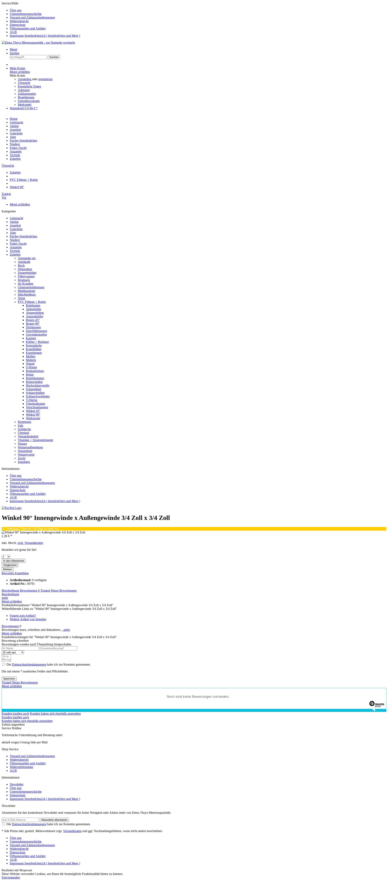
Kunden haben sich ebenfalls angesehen (55, 713)
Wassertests (25, 451)
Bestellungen (26, 97)
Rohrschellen (34, 382)
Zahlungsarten (27, 93)
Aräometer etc (27, 258)
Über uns (15, 10)
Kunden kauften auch (15, 713)
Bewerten (8, 573)
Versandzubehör (28, 436)
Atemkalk (24, 261)
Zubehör (15, 254)
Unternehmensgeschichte (26, 14)
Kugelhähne (33, 349)
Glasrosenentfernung (31, 287)
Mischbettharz (27, 294)
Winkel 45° (33, 411)
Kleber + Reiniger (37, 342)
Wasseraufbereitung (30, 447)
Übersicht (24, 82)
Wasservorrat (26, 454)
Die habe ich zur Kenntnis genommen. (48, 664)
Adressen (24, 90)
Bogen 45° (33, 320)
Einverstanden (11, 877)
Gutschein (16, 229)
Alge (13, 232)
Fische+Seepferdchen (23, 236)
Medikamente (26, 291)
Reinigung (24, 422)
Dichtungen (33, 327)
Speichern (9, 678)
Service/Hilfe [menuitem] (41, 19)
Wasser (22, 443)
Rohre (30, 374)
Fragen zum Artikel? (23, 615)
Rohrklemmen (35, 378)
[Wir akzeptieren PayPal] (11, 508)
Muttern (31, 360)
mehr (5, 598)
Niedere (15, 240)
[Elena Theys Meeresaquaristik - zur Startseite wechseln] (38, 42)
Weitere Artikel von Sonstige (28, 619)
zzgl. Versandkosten (30, 543)
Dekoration (25, 269)
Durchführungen (36, 331)
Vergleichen (10, 565)
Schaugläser (33, 389)
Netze (21, 298)
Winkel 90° (33, 414)
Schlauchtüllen (35, 392)
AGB (13, 32)
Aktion (14, 221)
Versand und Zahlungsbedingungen (32, 17)
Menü (13, 49)
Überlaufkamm (35, 403)
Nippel (30, 363)
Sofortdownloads (29, 101)
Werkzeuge (33, 418)
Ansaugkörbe (34, 316)
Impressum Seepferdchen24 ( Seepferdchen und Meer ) (45, 35)
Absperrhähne (35, 312)
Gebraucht (16, 218)
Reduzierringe (35, 371)
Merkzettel (24, 104)
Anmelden (25, 79)
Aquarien (16, 247)
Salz (20, 425)
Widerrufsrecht (19, 21)
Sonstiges (24, 462)
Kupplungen (34, 352)
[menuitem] (198, 10)
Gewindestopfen (36, 334)
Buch (21, 265)
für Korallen (25, 283)
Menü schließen (20, 72)
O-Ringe (31, 367)
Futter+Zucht (18, 243)
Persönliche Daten (29, 86)
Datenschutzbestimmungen (29, 664)
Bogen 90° (33, 323)
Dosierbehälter (27, 272)
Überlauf (23, 432)
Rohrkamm (33, 305)
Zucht (21, 458)
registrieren (45, 79)
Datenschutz (17, 24)
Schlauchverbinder (38, 396)
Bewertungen (30, 590)
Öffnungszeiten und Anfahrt (27, 28)
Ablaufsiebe (33, 309)
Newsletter (16, 784)
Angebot (15, 225)
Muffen (30, 356)
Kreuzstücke (34, 345)
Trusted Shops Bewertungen (58, 590)
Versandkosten (72, 831)
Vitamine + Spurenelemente (35, 440)
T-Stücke (31, 400)
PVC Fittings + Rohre (32, 302)
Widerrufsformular (21, 767)
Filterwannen (26, 276)
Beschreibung (10, 590)
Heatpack (24, 280)
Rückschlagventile (37, 385)
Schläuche (24, 429)
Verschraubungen (37, 407)
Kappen (31, 338)
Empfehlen (22, 573)
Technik (15, 251)
